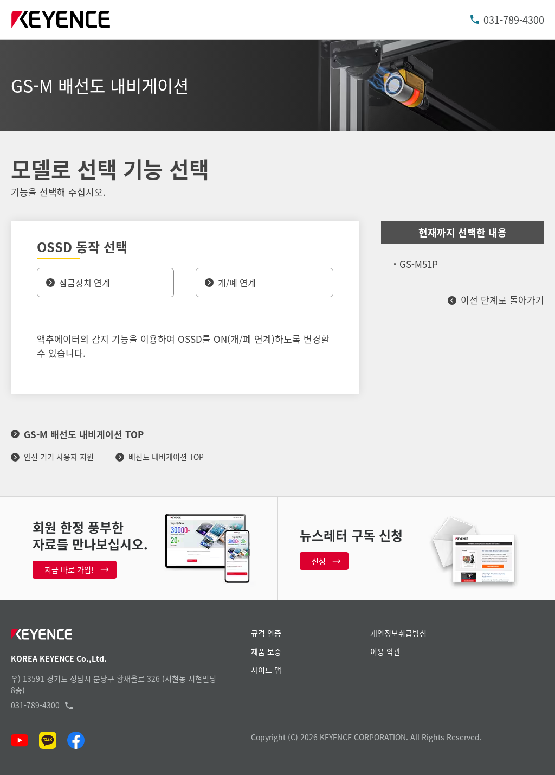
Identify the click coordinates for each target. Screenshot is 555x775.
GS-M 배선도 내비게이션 (100, 85)
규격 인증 (266, 632)
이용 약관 (385, 651)
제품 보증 (266, 651)
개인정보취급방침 (398, 632)
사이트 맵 (266, 669)
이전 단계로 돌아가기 (502, 299)
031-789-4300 (513, 19)
